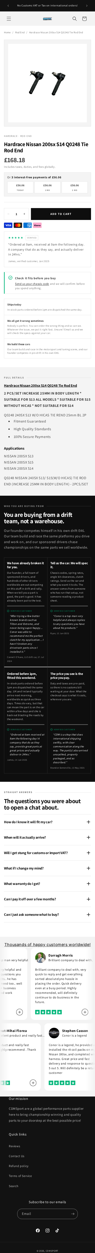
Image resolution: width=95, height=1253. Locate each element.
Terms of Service (20, 1176)
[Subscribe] (73, 1214)
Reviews (14, 1146)
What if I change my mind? (24, 868)
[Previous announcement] (8, 6)
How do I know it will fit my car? (28, 821)
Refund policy (18, 1166)
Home (7, 32)
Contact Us (17, 1156)
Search (14, 1186)
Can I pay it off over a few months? (30, 899)
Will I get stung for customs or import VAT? (36, 852)
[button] (9, 19)
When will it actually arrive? (25, 837)
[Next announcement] (87, 6)
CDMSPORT (52, 1250)
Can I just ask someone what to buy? (31, 914)
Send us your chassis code (32, 284)
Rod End (20, 32)
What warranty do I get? (22, 883)
